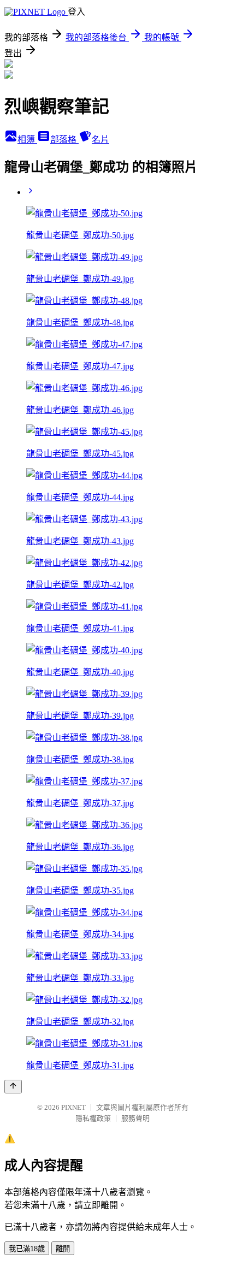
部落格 (64, 139)
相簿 (27, 139)
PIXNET (73, 1107)
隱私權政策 (93, 1118)
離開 (63, 1249)
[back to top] (13, 1086)
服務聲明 (135, 1118)
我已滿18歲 (27, 1249)
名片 (100, 139)
